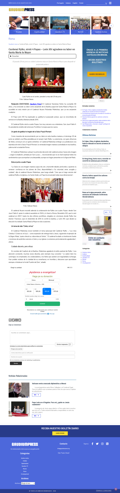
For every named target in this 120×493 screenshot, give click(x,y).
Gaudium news (13, 44)
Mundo (84, 259)
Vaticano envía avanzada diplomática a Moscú (49, 383)
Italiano (68, 3)
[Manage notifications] (115, 489)
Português (60, 3)
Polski (81, 3)
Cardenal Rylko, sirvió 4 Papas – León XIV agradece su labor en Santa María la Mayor (42, 51)
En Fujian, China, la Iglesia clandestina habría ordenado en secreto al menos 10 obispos (94, 111)
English (75, 3)
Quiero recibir (60, 433)
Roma (12, 39)
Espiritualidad (86, 256)
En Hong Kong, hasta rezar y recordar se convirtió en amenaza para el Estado (96, 160)
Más (35, 395)
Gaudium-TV (86, 258)
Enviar (16, 363)
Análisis (84, 254)
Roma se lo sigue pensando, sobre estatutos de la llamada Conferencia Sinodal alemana (96, 121)
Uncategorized (86, 263)
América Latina (86, 252)
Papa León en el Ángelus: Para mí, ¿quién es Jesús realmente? (50, 403)
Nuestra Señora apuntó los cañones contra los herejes (94, 176)
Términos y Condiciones (103, 490)
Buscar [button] (102, 101)
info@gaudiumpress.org (63, 448)
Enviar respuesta (62, 344)
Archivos (18, 483)
